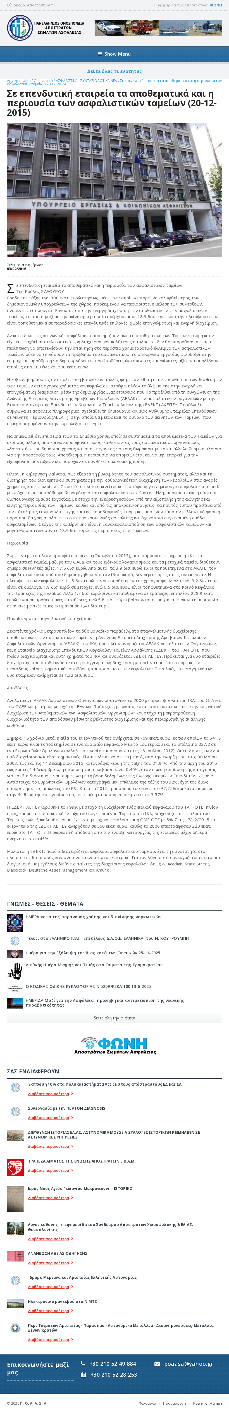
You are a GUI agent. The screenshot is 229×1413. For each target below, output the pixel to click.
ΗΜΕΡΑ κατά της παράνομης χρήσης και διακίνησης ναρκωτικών (93, 916)
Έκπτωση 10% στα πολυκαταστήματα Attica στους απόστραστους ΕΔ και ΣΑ (105, 1084)
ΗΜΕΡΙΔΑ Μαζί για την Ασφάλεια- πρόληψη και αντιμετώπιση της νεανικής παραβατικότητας (105, 1003)
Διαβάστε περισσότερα (48, 1094)
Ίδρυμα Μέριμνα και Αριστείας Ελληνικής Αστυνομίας (82, 1277)
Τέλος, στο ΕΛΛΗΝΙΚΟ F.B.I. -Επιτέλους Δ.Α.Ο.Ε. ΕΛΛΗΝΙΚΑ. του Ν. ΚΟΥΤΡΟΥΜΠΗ (107, 938)
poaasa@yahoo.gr (188, 1363)
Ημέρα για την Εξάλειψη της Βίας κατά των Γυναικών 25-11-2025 (93, 952)
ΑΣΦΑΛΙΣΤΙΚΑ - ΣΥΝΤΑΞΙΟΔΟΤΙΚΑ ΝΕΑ (87, 80)
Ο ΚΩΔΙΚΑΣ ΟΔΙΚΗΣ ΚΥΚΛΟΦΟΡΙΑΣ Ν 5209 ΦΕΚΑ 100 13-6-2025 (88, 986)
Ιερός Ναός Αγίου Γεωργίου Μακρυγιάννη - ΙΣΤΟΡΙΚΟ (80, 1188)
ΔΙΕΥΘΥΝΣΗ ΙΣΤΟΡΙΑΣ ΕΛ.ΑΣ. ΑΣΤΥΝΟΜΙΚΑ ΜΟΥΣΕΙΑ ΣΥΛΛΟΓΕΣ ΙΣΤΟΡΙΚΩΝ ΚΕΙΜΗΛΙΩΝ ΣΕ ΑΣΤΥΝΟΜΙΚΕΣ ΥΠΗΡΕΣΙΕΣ (114, 1135)
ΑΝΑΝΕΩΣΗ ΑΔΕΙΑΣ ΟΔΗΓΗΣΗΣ (58, 1253)
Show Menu (117, 54)
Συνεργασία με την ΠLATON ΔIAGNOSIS (67, 1108)
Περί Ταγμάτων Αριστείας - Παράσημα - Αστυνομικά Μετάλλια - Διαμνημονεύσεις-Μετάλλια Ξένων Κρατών (121, 1328)
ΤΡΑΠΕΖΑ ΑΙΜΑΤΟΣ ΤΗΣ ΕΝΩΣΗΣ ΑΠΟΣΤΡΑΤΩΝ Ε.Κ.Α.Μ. (82, 1161)
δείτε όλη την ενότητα (114, 1018)
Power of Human (207, 1403)
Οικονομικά (44, 80)
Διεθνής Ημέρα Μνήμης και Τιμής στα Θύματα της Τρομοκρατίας (94, 964)
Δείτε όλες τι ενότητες (114, 71)
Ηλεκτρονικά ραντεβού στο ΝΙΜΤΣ (62, 1301)
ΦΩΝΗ (216, 5)
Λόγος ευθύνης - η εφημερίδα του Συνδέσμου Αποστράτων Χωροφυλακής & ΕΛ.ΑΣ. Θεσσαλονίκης (110, 1227)
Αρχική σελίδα (19, 80)
